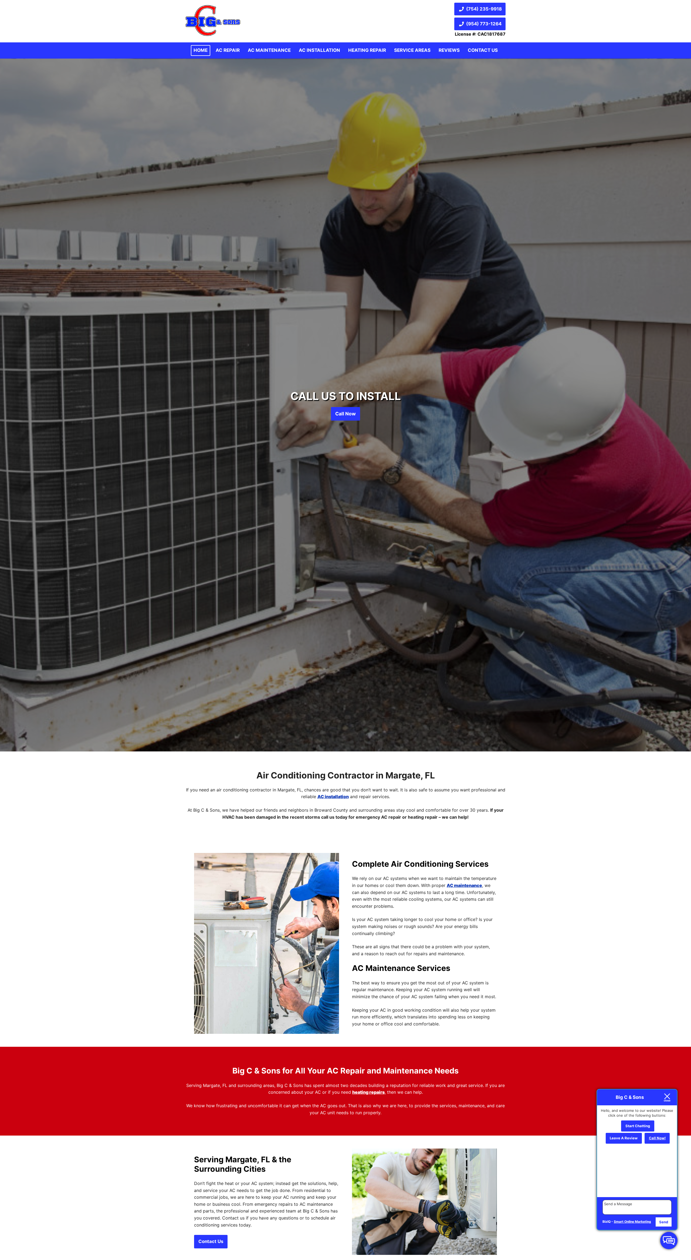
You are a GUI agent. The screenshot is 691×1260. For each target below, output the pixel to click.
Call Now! (657, 1138)
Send (663, 1222)
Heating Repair (367, 50)
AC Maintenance (269, 50)
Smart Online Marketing (632, 1222)
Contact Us (483, 50)
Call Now (345, 413)
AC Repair (228, 50)
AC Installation (319, 50)
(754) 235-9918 (484, 9)
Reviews (449, 50)
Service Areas (412, 50)
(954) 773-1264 (484, 23)
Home (201, 50)
